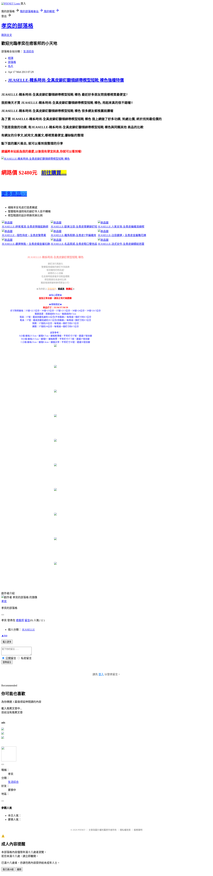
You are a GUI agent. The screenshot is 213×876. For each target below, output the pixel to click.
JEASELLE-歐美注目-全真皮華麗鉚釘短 (74, 226)
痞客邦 (20, 620)
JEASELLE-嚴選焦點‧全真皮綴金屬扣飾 (26, 243)
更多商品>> (14, 194)
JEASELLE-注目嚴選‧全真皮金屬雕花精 (122, 235)
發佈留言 (7, 662)
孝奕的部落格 (17, 26)
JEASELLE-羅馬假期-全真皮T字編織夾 (73, 235)
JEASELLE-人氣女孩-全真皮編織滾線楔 (121, 226)
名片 (10, 66)
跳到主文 (6, 35)
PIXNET (81, 830)
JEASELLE (28, 629)
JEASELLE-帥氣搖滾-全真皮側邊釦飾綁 (25, 226)
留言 (27, 620)
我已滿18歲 (8, 869)
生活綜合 (28, 51)
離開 (19, 869)
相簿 (10, 58)
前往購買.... (54, 172)
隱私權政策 (125, 830)
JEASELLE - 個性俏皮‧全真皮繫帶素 (24, 235)
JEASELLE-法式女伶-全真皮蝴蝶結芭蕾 (121, 243)
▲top (4, 635)
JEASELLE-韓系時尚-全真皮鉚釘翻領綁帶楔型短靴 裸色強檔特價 (66, 80)
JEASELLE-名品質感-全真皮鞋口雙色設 (74, 243)
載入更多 (7, 642)
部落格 (12, 62)
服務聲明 (138, 830)
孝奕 (4, 601)
